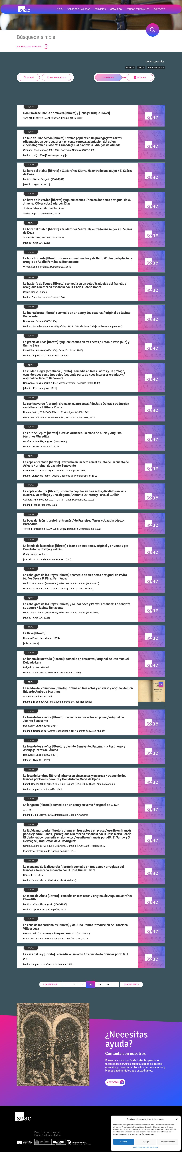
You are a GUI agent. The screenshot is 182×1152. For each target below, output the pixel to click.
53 (82, 984)
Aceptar (123, 1142)
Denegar (145, 1142)
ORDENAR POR (57, 77)
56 (107, 984)
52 (74, 984)
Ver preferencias (168, 1142)
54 (90, 984)
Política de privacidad (141, 1147)
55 (99, 984)
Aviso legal (154, 1147)
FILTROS (30, 77)
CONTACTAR (113, 1082)
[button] (176, 1119)
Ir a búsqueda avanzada (29, 46)
